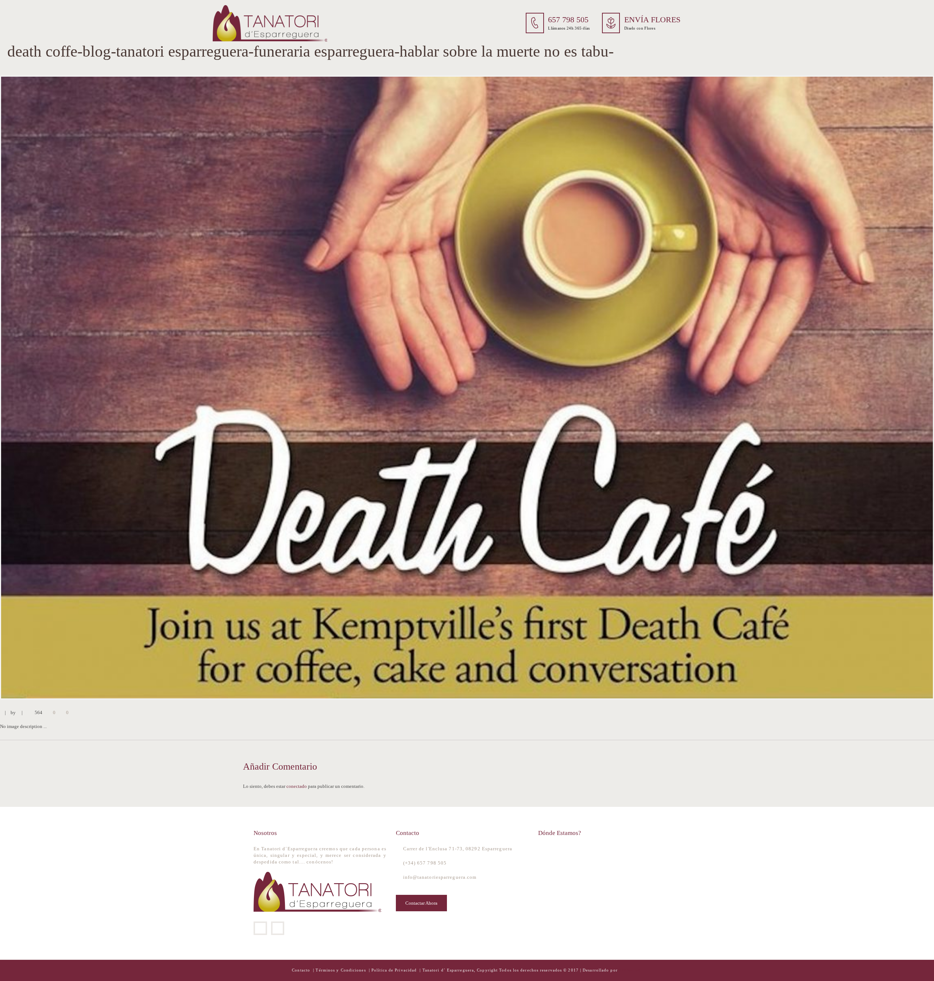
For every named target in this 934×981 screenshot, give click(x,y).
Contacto (302, 970)
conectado (296, 786)
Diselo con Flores (639, 28)
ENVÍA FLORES (652, 19)
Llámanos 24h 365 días (569, 28)
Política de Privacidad (394, 970)
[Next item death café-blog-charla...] (700, 388)
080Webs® (630, 970)
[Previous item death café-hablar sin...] (233, 388)
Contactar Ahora (421, 903)
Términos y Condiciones (341, 970)
